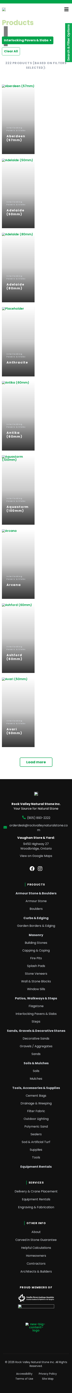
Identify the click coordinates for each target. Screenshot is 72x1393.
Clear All (11, 51)
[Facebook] (32, 868)
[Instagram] (39, 868)
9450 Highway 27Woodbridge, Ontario (36, 846)
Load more (36, 762)
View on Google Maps (36, 856)
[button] (66, 9)
